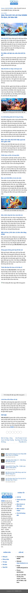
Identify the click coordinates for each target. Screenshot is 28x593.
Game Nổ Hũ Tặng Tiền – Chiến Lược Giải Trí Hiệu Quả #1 (16, 467)
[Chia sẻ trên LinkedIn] (20, 432)
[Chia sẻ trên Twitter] (12, 432)
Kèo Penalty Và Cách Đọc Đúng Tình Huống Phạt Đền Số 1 (21, 439)
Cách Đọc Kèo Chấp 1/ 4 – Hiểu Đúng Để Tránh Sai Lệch (16, 460)
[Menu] (2, 2)
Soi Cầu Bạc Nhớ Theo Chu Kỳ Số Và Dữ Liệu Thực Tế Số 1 (16, 479)
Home (2, 8)
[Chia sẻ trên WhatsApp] (7, 432)
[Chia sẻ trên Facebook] (10, 432)
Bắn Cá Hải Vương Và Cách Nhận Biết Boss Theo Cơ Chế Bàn (16, 454)
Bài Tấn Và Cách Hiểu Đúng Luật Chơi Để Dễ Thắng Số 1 (16, 473)
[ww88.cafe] (14, 2)
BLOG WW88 (9, 8)
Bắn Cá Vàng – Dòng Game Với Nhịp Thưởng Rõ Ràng (7, 439)
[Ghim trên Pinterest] (18, 432)
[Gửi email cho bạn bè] (15, 432)
